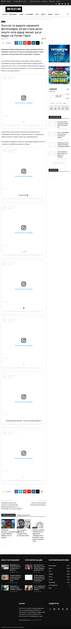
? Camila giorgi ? (22, 125)
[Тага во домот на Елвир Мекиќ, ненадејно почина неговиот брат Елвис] (23, 524)
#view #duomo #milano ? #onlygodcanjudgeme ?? (24, 421)
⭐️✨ (23, 122)
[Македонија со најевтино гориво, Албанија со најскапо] (5, 587)
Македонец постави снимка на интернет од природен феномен (63, 144)
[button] (67, 14)
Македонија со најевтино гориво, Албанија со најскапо (16, 587)
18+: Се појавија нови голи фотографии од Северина (39, 587)
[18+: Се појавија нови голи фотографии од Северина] (28, 587)
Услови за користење (34, 1)
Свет (37, 14)
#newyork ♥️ (23, 195)
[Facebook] (56, 4)
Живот (43, 14)
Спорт (57, 14)
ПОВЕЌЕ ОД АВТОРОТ (23, 515)
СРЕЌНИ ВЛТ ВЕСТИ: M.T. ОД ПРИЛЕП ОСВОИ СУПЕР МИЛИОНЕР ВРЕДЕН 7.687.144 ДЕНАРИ (10, 533)
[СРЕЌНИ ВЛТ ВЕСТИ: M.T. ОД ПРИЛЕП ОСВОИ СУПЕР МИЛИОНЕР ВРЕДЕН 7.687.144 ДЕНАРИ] (8, 524)
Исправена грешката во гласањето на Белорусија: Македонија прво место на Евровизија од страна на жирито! (11, 506)
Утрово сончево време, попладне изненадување (38, 504)
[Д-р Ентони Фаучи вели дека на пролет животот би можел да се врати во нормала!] (52, 123)
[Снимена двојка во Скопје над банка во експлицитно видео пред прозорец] (28, 577)
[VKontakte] (65, 4)
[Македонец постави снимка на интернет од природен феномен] (52, 144)
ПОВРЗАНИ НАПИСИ (8, 515)
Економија (29, 14)
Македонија (13, 14)
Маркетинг (52, 1)
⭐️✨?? (23, 251)
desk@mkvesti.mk (36, 620)
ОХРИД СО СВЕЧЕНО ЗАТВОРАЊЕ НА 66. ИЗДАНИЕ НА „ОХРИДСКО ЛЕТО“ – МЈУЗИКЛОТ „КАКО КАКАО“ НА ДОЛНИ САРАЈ (38, 535)
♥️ (23, 308)
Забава (50, 14)
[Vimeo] (62, 4)
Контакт (58, 1)
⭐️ (23, 364)
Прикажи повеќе (58, 163)
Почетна (4, 14)
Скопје (21, 14)
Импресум (44, 1)
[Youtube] (68, 4)
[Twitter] (59, 4)
